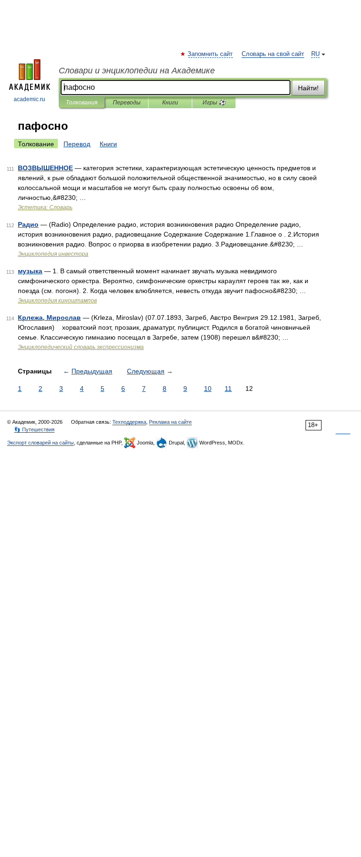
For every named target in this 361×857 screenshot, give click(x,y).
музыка (30, 271)
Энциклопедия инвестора (53, 254)
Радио (28, 224)
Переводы (127, 102)
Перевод (76, 144)
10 (208, 388)
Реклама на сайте (170, 422)
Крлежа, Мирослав (49, 317)
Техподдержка (129, 422)
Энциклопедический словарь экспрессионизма (81, 347)
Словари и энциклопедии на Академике (137, 70)
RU (315, 54)
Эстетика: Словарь (45, 207)
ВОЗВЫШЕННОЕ (45, 168)
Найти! (308, 88)
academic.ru (29, 99)
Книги (170, 102)
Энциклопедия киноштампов (57, 300)
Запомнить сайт (210, 54)
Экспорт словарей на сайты (40, 442)
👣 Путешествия (34, 429)
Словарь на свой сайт (273, 54)
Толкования (81, 102)
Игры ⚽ (214, 102)
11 (228, 388)
